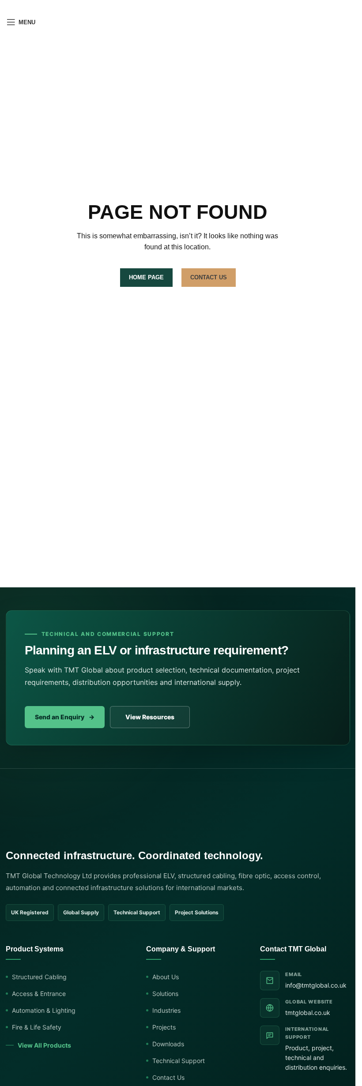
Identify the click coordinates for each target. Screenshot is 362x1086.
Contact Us (168, 1077)
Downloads (168, 1044)
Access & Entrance (39, 993)
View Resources (149, 717)
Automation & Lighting (43, 1010)
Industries (166, 1010)
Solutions (165, 993)
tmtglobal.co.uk (307, 1012)
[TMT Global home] (60, 818)
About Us (165, 977)
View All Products (44, 1045)
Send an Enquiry (64, 717)
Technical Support (178, 1060)
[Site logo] (178, 21)
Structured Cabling (39, 977)
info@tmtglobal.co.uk (316, 985)
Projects (164, 1027)
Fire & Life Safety (36, 1027)
